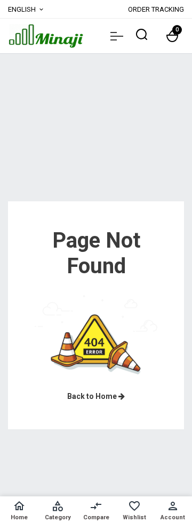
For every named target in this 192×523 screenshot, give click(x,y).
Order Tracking (156, 9)
